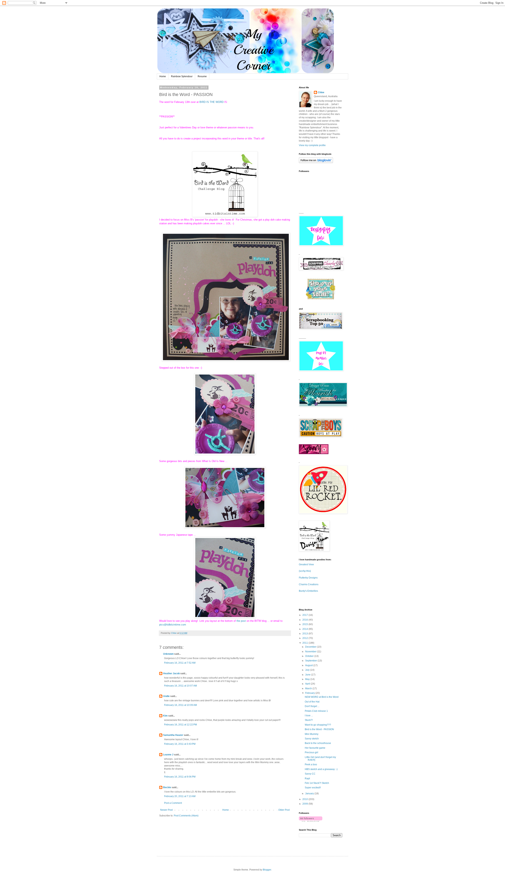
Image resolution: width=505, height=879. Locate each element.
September (311, 660)
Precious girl (311, 752)
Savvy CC (310, 773)
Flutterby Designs (308, 577)
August (309, 665)
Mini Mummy (311, 734)
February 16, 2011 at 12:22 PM (180, 724)
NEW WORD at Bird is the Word (322, 697)
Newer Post (166, 810)
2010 (305, 799)
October (309, 656)
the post (241, 620)
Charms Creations (308, 584)
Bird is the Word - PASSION (319, 729)
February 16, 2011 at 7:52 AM (179, 662)
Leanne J (168, 754)
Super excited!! (313, 787)
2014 (305, 629)
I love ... (309, 715)
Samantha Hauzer (173, 735)
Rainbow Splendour (182, 76)
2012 (305, 638)
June (308, 674)
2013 (305, 633)
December (311, 646)
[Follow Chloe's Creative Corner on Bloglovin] (316, 162)
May (307, 679)
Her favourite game (315, 748)
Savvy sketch (312, 738)
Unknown (168, 654)
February (310, 693)
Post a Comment (173, 803)
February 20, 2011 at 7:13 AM (179, 796)
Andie (166, 696)
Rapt (307, 778)
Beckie (167, 787)
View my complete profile (312, 145)
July (307, 670)
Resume (202, 76)
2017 (305, 615)
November (311, 651)
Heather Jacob (171, 673)
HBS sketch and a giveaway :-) (321, 769)
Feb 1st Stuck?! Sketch (317, 783)
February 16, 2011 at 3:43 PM (179, 744)
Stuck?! (309, 720)
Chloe (321, 92)
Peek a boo (311, 764)
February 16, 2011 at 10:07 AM (180, 685)
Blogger (267, 869)
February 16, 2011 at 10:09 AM (180, 705)
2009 (305, 803)
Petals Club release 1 (316, 711)
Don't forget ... (312, 706)
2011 (305, 642)
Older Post (284, 810)
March (308, 688)
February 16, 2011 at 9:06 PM (179, 776)
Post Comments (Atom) (186, 815)
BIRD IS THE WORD (211, 101)
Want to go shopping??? (318, 724)
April (308, 683)
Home (162, 76)
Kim (165, 715)
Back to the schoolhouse (318, 743)
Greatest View (306, 564)
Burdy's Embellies (308, 591)
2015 (305, 624)
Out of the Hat (312, 701)
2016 (305, 619)
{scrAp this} (305, 571)
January (309, 793)
